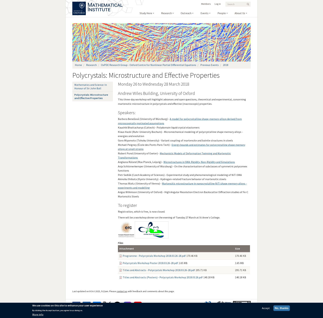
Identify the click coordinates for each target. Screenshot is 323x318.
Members (206, 3)
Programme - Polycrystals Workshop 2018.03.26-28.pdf (154, 255)
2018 (225, 65)
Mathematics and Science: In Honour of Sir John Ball (90, 86)
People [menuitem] (222, 13)
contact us (122, 291)
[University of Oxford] (79, 3)
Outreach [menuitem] (186, 13)
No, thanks (282, 308)
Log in (218, 3)
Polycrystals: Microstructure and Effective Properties (91, 96)
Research (91, 65)
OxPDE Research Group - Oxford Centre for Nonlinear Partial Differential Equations (148, 65)
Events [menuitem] (204, 13)
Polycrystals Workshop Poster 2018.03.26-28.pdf (150, 263)
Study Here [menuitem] (146, 13)
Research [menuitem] (166, 13)
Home (78, 65)
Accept (266, 308)
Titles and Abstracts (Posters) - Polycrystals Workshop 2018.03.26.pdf (163, 277)
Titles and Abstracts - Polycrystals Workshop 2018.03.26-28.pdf (159, 270)
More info (37, 314)
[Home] (105, 3)
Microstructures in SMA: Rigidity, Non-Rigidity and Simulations (199, 162)
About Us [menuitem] (240, 13)
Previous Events (209, 65)
